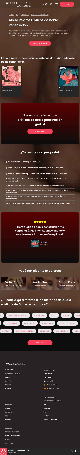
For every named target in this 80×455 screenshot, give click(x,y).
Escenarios (8, 412)
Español (8, 381)
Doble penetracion (39, 14)
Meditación (33, 323)
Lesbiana (47, 408)
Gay (45, 412)
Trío (5, 68)
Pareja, (61, 90)
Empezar (67, 4)
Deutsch (8, 385)
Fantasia (25, 14)
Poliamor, (5, 90)
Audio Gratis (48, 373)
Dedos (63, 68)
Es (17, 14)
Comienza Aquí (40, 43)
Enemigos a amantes (14, 315)
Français (8, 388)
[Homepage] (24, 4)
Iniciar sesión (9, 369)
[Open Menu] (56, 4)
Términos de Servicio (12, 432)
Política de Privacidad (12, 435)
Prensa (7, 439)
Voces (7, 416)
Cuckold (46, 416)
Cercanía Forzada (21, 331)
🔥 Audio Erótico (49, 381)
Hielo (50, 315)
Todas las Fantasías (50, 419)
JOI (45, 404)
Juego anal (35, 315)
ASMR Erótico (48, 377)
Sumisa (62, 315)
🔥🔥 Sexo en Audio (50, 385)
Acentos (8, 419)
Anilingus (40, 331)
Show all (40, 343)
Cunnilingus (68, 90)
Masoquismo (58, 331)
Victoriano (51, 323)
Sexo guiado (15, 323)
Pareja (10, 90)
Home (11, 14)
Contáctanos (9, 443)
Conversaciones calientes (52, 401)
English (7, 377)
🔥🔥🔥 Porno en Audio (51, 388)
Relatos (7, 408)
